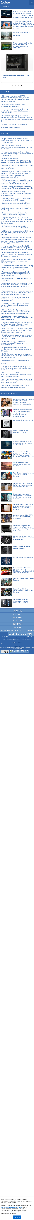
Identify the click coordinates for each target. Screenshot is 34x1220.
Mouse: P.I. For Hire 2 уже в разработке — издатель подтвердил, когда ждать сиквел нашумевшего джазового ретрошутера (16, 311)
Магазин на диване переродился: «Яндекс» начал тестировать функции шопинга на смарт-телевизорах (17, 166)
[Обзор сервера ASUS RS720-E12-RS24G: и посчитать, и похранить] (6, 518)
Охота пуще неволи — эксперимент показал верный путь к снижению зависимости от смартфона (14, 125)
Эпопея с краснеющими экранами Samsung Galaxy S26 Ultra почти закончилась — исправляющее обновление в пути (17, 267)
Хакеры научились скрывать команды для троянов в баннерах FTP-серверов (16, 199)
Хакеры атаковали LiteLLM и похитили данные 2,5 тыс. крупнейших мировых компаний (15, 305)
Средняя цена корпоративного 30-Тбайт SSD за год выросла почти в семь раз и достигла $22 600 (16, 260)
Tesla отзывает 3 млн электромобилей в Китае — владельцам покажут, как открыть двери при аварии (16, 273)
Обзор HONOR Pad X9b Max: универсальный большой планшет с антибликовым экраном (23, 507)
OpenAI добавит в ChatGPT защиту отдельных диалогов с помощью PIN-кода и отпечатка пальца (16, 193)
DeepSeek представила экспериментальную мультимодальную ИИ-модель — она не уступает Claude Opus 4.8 (16, 160)
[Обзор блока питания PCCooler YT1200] (6, 434)
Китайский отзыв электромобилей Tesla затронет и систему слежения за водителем (16, 204)
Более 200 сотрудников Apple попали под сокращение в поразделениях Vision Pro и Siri (17, 187)
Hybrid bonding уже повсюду (23, 557)
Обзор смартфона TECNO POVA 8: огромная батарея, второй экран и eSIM (22, 485)
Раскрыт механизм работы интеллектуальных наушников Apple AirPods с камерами (16, 147)
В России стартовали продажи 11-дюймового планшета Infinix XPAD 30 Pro (15, 227)
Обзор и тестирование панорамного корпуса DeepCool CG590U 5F (21, 601)
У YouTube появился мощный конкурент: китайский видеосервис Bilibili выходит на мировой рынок (16, 110)
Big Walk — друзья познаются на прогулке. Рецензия (21, 464)
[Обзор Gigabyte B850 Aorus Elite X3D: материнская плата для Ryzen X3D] (6, 540)
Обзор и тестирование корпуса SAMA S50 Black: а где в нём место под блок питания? (22, 496)
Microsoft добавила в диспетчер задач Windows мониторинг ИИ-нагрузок (15, 386)
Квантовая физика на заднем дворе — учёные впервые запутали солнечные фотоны (15, 362)
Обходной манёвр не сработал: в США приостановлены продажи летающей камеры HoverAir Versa (17, 153)
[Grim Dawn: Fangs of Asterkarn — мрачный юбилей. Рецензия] (6, 476)
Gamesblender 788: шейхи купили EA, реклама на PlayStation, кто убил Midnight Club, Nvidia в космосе (23, 570)
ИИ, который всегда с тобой (23, 420)
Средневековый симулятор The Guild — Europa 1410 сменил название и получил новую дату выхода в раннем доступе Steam (16, 247)
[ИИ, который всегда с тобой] (6, 424)
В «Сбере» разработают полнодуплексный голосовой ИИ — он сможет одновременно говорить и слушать (16, 336)
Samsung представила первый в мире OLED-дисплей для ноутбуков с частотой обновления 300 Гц (15, 298)
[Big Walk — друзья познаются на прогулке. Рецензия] (6, 466)
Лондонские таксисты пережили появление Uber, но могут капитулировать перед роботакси (17, 317)
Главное (5, 7)
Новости (5, 133)
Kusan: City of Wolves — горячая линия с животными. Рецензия (23, 590)
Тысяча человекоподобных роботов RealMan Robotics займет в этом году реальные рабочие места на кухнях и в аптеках (23, 25)
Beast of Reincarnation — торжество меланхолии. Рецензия (21, 33)
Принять (17, 1217)
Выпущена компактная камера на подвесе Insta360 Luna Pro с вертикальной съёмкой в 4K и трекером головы (16, 380)
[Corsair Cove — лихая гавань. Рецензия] (6, 582)
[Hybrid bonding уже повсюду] (6, 561)
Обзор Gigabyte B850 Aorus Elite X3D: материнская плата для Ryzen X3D (23, 537)
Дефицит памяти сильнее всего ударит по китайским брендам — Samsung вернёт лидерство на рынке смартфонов (16, 324)
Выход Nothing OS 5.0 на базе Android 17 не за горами (16, 279)
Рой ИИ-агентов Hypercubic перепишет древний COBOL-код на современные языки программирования (16, 355)
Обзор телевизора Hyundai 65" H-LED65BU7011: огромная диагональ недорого (22, 45)
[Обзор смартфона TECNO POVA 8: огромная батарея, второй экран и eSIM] (6, 487)
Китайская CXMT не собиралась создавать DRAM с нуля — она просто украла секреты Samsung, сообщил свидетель (16, 330)
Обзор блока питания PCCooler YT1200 (20, 431)
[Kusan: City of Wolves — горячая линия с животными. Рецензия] (6, 592)
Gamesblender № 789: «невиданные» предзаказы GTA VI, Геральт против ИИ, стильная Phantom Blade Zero (23, 454)
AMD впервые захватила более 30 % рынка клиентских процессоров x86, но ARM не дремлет (17, 232)
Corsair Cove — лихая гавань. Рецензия (23, 579)
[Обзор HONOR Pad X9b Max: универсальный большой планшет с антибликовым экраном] (6, 508)
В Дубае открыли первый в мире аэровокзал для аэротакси (13, 105)
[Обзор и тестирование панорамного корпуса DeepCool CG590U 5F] (6, 603)
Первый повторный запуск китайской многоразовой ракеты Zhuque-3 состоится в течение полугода (16, 140)
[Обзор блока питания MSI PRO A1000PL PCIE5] (6, 550)
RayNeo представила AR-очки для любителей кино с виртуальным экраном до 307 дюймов (16, 349)
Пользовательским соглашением (11, 1207)
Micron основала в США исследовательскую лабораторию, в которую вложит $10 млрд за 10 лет (16, 374)
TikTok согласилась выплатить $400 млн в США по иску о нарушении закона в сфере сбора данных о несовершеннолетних (16, 181)
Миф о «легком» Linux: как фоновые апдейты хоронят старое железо (22, 443)
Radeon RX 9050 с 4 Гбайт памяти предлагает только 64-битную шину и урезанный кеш (14, 343)
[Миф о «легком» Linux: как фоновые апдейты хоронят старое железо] (6, 445)
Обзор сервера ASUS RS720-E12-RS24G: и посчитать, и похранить (23, 516)
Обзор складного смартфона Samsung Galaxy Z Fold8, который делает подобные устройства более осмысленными (23, 413)
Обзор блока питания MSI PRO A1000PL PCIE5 (22, 547)
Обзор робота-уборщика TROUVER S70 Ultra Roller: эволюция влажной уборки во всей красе (23, 528)
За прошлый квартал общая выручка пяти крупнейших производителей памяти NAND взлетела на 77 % (16, 368)
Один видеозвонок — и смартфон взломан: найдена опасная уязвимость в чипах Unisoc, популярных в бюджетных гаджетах (17, 292)
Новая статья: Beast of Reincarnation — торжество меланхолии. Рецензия (15, 213)
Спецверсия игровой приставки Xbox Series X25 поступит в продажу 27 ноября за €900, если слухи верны (16, 254)
